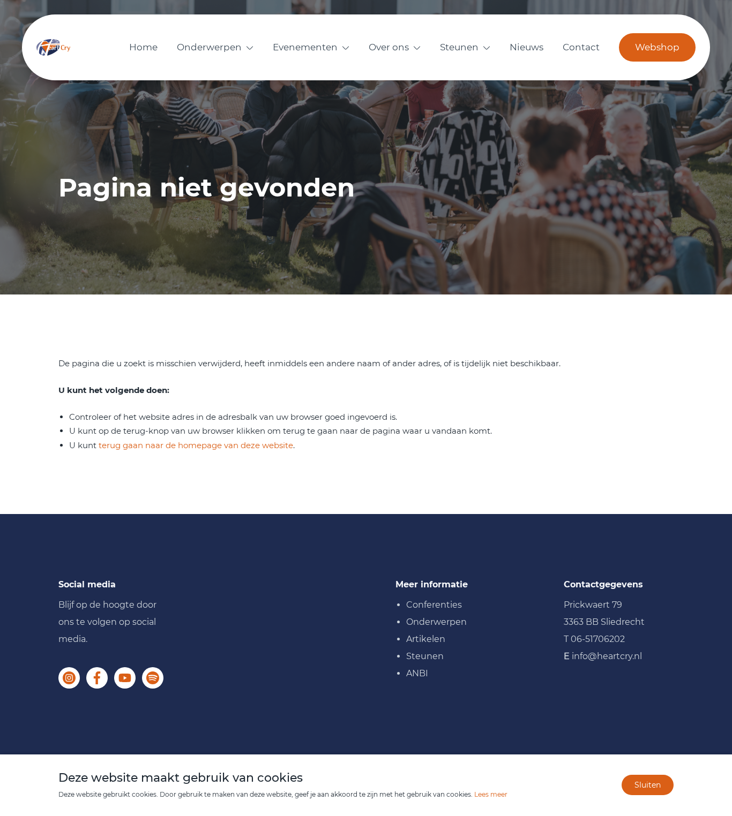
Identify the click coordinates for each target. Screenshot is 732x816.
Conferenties (434, 605)
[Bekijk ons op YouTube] (125, 678)
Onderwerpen (209, 47)
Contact (581, 47)
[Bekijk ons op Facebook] (97, 678)
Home (143, 47)
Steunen (459, 47)
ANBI (417, 673)
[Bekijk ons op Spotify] (152, 678)
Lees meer (490, 794)
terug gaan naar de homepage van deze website (196, 445)
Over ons (389, 47)
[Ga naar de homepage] (53, 47)
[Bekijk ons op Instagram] (69, 678)
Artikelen (425, 639)
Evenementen (305, 47)
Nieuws (526, 47)
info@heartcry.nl (607, 656)
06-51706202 (598, 639)
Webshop (657, 47)
